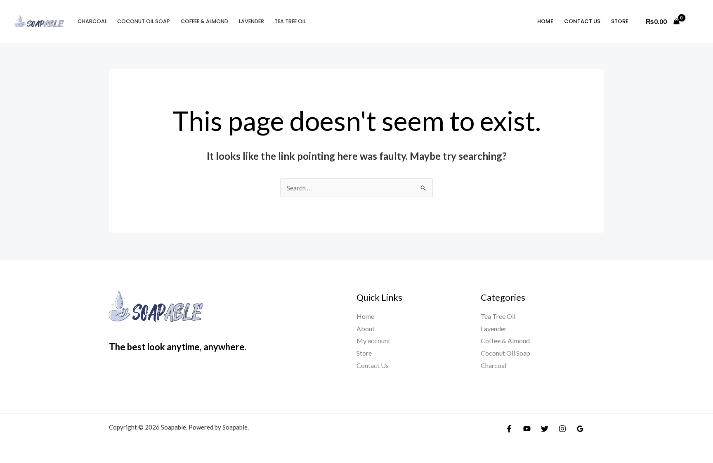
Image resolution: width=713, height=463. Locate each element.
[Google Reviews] (580, 428)
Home (545, 21)
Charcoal (92, 21)
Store (619, 21)
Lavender (251, 21)
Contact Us (582, 21)
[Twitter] (544, 428)
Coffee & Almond (204, 21)
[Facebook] (509, 428)
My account (373, 340)
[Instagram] (562, 428)
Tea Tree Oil (290, 21)
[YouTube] (527, 428)
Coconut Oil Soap (143, 21)
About (365, 328)
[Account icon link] (695, 21)
